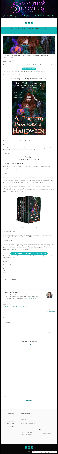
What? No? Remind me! (29, 68)
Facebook (29, 400)
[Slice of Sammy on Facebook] (29, 22)
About (23, 28)
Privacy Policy (47, 433)
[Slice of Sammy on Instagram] (26, 22)
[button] (51, 372)
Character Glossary (41, 28)
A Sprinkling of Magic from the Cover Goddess (15, 305)
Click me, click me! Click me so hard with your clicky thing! (29, 253)
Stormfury (23, 419)
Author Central (30, 32)
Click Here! (29, 344)
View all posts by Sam (31, 298)
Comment (48, 332)
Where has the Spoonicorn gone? (29, 423)
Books (30, 28)
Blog (17, 28)
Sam (12, 57)
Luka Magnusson (50, 310)
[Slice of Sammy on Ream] (32, 22)
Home (12, 28)
